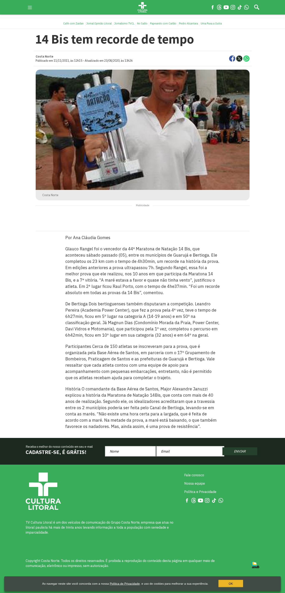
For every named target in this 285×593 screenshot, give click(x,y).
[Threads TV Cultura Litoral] (219, 7)
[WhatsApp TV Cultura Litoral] (246, 7)
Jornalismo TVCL (124, 23)
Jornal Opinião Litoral (99, 23)
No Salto (142, 23)
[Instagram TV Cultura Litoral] (233, 7)
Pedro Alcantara (188, 23)
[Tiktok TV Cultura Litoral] (239, 7)
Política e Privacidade (200, 492)
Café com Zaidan (73, 23)
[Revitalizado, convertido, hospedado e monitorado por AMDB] (255, 564)
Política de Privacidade (125, 583)
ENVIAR (240, 451)
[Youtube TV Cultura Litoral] (226, 7)
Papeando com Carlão (163, 23)
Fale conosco (194, 475)
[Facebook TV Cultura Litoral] (212, 7)
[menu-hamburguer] (29, 7)
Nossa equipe (194, 483)
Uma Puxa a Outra (211, 23)
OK (231, 583)
